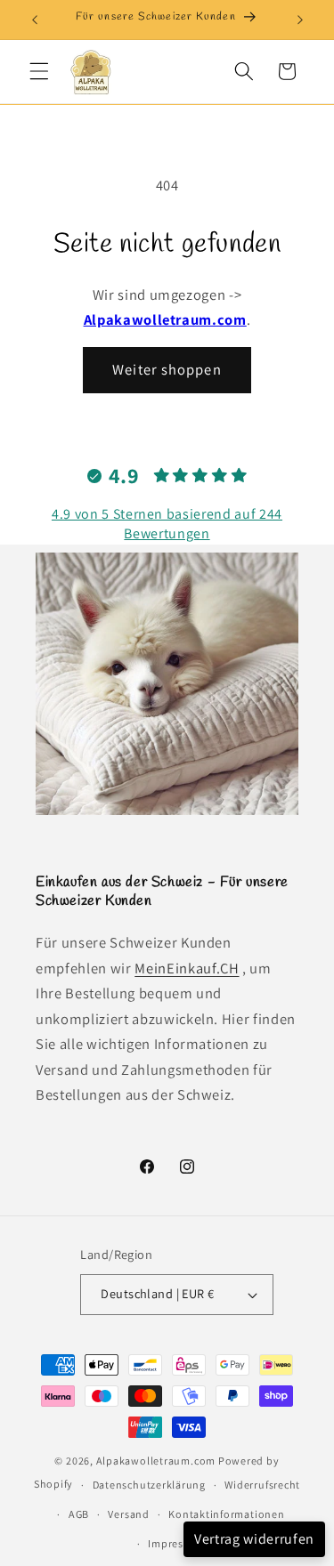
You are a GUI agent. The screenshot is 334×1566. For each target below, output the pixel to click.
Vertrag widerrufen (254, 1539)
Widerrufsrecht (262, 1484)
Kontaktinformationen (226, 1514)
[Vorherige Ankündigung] (34, 19)
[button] (39, 71)
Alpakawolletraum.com (165, 319)
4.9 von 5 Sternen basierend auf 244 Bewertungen (167, 524)
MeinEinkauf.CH (186, 968)
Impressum (176, 1543)
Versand (128, 1514)
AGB (79, 1514)
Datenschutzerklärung (149, 1484)
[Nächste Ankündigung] (300, 19)
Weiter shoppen (166, 369)
